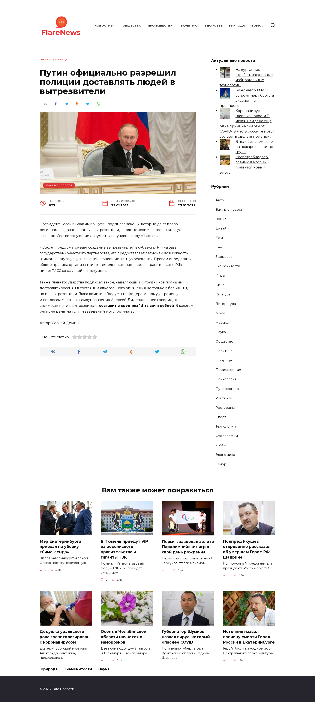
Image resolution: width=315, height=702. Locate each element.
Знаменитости (228, 266)
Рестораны (225, 407)
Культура (223, 294)
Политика (189, 25)
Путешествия (227, 389)
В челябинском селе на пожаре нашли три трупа (255, 147)
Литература (226, 304)
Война (256, 25)
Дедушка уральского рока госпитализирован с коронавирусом (65, 636)
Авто (220, 200)
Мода (220, 313)
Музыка (222, 322)
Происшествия (161, 25)
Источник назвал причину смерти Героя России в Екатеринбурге (249, 636)
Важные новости (59, 185)
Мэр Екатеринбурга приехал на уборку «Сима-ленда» (60, 546)
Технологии (226, 426)
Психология (226, 379)
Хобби (221, 445)
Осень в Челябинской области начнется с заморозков (123, 636)
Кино (220, 285)
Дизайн (222, 228)
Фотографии (227, 436)
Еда (219, 247)
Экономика (225, 455)
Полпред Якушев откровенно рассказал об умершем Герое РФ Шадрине (246, 549)
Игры (220, 275)
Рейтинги (224, 398)
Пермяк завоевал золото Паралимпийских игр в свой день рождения (188, 546)
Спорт (221, 417)
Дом (219, 238)
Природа (237, 25)
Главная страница (54, 59)
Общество (132, 25)
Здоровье (214, 25)
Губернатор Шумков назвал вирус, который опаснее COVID (186, 636)
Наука (221, 332)
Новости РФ (105, 25)
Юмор (221, 464)
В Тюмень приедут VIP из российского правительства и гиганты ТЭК (124, 549)
